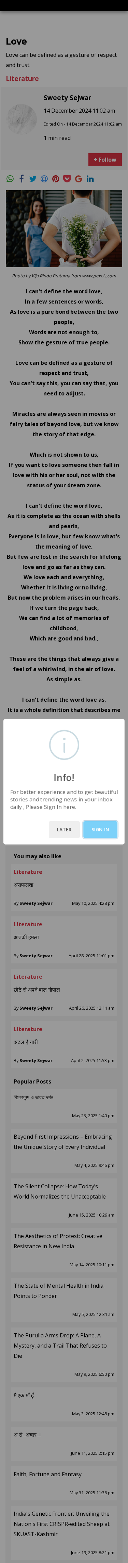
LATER (64, 829)
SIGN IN (100, 829)
